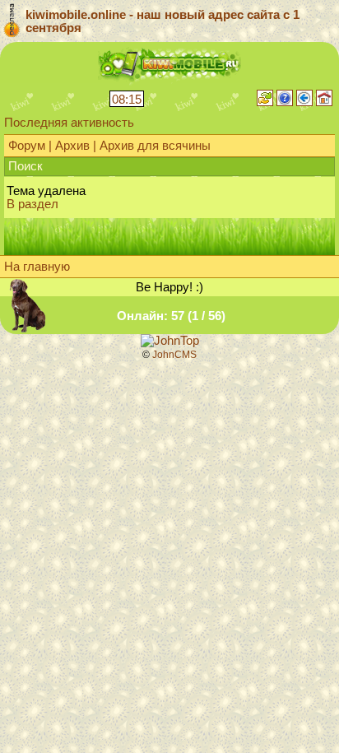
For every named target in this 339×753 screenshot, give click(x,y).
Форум (26, 145)
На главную (37, 266)
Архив (72, 145)
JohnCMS (174, 354)
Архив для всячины (155, 145)
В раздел (32, 204)
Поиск (25, 166)
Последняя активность (69, 122)
